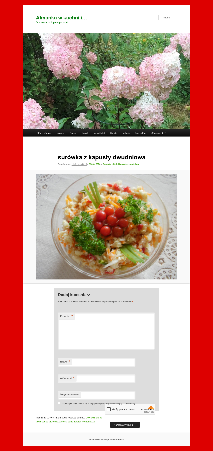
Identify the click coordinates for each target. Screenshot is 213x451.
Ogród (85, 133)
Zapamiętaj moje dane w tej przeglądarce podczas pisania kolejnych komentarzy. (98, 403)
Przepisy (60, 133)
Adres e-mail (67, 378)
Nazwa (65, 361)
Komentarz (66, 316)
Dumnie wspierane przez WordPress (106, 439)
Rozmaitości (99, 133)
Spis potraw (140, 133)
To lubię (126, 133)
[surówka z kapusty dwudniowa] (106, 226)
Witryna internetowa (69, 394)
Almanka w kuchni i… (61, 17)
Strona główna (44, 133)
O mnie (113, 133)
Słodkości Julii (158, 133)
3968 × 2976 (95, 164)
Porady (73, 133)
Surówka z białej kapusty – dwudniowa (121, 164)
